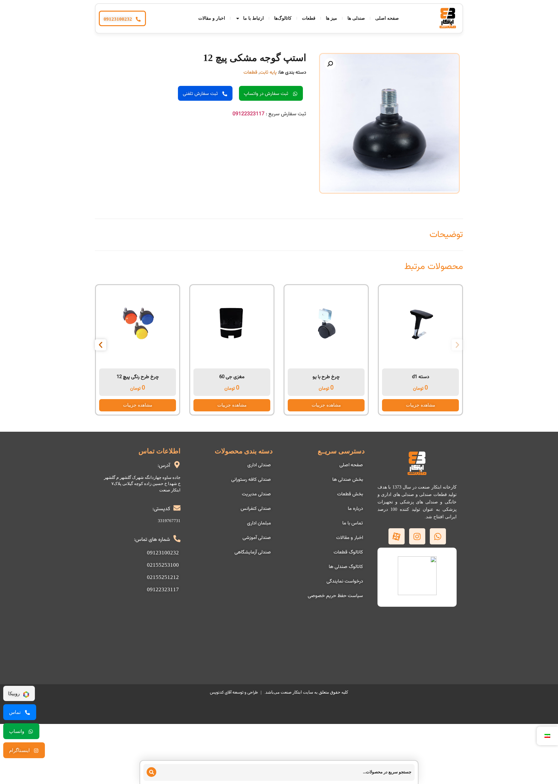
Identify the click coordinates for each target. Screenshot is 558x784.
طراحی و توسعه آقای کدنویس (234, 692)
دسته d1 (420, 377)
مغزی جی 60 (231, 377)
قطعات (308, 18)
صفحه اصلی (387, 18)
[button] (330, 64)
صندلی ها (356, 18)
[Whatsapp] (438, 536)
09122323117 (248, 114)
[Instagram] (417, 536)
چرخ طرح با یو (326, 377)
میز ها (331, 18)
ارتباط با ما (253, 18)
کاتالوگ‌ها (283, 18)
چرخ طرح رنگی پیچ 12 (138, 377)
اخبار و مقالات (211, 18)
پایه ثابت (268, 72)
